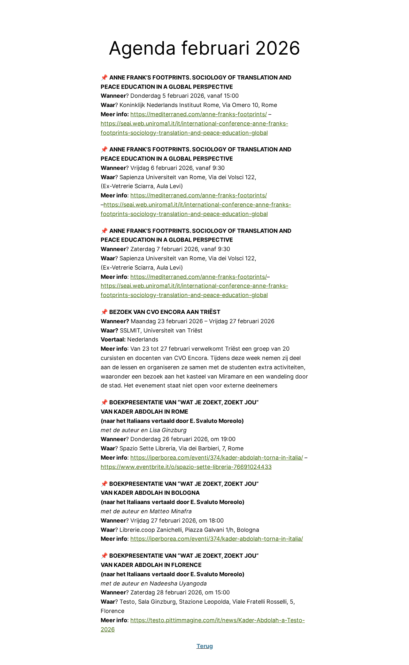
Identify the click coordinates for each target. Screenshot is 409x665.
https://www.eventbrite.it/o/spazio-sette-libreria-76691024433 (186, 466)
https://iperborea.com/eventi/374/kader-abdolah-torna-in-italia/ (216, 457)
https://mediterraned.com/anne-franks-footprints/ (198, 114)
